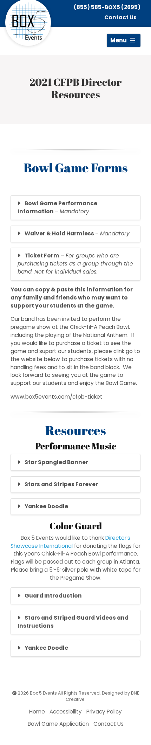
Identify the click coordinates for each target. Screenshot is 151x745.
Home (37, 711)
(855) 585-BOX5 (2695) (107, 7)
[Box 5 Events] (28, 22)
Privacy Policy (104, 711)
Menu (119, 40)
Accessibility (66, 711)
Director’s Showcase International (70, 542)
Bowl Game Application (58, 723)
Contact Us (120, 17)
